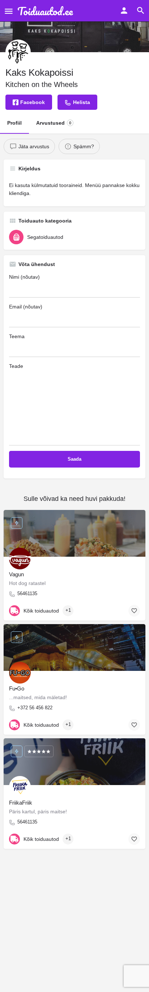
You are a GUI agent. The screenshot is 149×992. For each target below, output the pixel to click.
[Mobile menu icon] (9, 11)
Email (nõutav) (25, 307)
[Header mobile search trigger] (140, 10)
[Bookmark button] (134, 611)
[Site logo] (46, 11)
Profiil (14, 123)
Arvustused (53, 123)
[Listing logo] (18, 52)
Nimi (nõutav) (24, 277)
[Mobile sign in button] (124, 10)
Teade (16, 366)
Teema (17, 336)
